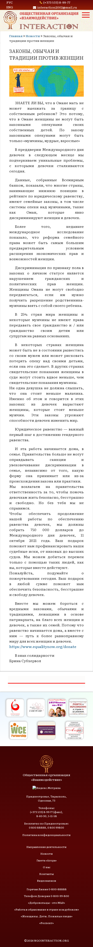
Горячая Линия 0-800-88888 (47, 889)
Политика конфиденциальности (46, 835)
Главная (16, 36)
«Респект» (46, 923)
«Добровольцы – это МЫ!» (46, 903)
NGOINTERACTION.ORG (51, 940)
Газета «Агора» (47, 860)
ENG (9, 7)
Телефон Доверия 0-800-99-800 (46, 896)
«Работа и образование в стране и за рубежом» (46, 909)
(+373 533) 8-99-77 (56, 2)
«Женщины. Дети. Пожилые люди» (46, 916)
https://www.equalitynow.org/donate (42, 646)
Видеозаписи (46, 881)
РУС (10, 2)
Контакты (46, 874)
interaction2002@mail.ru (57, 7)
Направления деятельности (46, 847)
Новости (33, 36)
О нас (46, 867)
